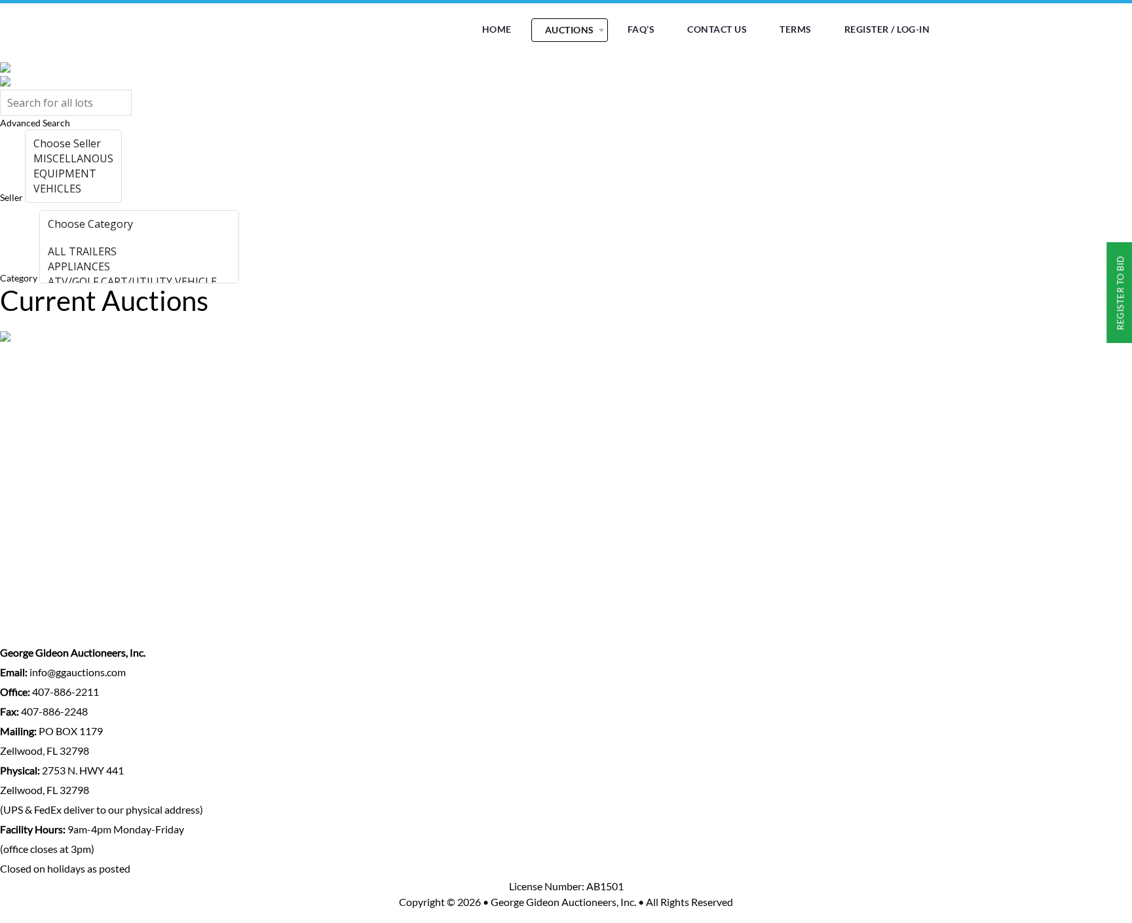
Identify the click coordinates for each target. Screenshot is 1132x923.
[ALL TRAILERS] (139, 251)
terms (796, 29)
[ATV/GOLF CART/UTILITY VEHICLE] (139, 281)
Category (18, 277)
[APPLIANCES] (139, 266)
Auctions (569, 29)
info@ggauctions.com (77, 672)
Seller (11, 197)
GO (144, 197)
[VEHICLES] (73, 188)
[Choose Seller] (73, 143)
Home (497, 29)
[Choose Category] (139, 224)
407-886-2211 (64, 691)
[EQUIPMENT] (73, 173)
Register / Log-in (887, 29)
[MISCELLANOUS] (73, 158)
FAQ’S (641, 29)
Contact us (717, 29)
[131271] (139, 238)
